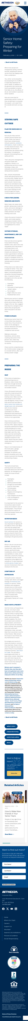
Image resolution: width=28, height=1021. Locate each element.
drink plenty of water (12, 563)
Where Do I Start (9, 920)
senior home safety (13, 737)
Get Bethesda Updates (9, 884)
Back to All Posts (11, 62)
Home (6, 917)
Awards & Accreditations (12, 932)
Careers (7, 923)
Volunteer (7, 929)
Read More (8, 834)
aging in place (11, 726)
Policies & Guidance (11, 935)
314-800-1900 (6, 904)
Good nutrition (9, 522)
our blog (19, 674)
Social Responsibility (11, 938)
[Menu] (25, 3)
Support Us (8, 926)
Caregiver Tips (17, 792)
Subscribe (14, 773)
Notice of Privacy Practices (9, 1014)
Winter (9, 742)
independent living (12, 731)
